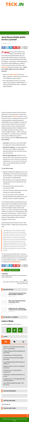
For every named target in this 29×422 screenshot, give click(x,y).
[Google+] (20, 330)
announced (4, 67)
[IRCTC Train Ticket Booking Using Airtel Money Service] (4, 302)
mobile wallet (13, 74)
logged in (9, 324)
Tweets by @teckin (5, 404)
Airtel (7, 270)
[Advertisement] (14, 19)
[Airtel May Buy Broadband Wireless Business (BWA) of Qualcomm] (4, 294)
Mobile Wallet (15, 270)
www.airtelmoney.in (15, 261)
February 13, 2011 (6, 43)
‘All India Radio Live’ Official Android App (12, 355)
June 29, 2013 (12, 303)
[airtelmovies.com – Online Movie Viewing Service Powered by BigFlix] (4, 310)
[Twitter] (14, 330)
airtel (15, 116)
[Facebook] (9, 330)
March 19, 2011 (12, 296)
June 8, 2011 (12, 311)
